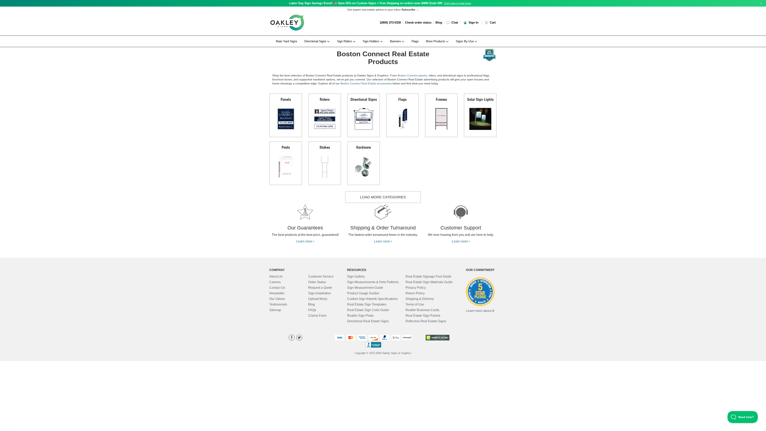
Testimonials (278, 304)
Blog (438, 22)
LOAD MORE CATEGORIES (383, 197)
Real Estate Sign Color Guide (368, 310)
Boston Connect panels (412, 75)
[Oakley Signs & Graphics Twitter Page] (299, 338)
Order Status (317, 282)
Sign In (473, 22)
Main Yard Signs (286, 41)
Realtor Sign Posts (360, 315)
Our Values (277, 299)
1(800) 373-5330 (390, 22)
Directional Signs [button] (315, 41)
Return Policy (415, 293)
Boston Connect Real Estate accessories (366, 83)
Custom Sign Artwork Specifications (372, 299)
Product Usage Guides (363, 293)
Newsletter (276, 293)
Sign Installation (319, 293)
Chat (454, 22)
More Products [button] (436, 41)
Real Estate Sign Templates (366, 304)
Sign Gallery (356, 276)
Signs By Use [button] (465, 41)
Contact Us (277, 287)
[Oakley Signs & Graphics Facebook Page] (291, 338)
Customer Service (321, 276)
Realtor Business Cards (422, 310)
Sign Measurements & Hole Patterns (373, 282)
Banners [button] (396, 41)
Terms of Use (415, 304)
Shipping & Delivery (420, 299)
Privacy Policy (416, 287)
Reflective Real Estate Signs (426, 321)
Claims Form (317, 315)
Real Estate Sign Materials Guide (429, 282)
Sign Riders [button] (345, 41)
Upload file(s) (317, 299)
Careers (275, 282)
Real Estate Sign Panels (423, 315)
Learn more (304, 241)
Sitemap (275, 310)
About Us (275, 276)
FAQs (312, 310)
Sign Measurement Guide (365, 287)
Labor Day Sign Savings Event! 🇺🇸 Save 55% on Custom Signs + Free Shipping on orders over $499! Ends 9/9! (365, 3)
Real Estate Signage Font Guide (428, 276)
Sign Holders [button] (371, 41)
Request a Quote (320, 287)
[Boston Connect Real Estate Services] (295, 48)
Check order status (418, 22)
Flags (415, 41)
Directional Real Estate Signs (368, 321)
